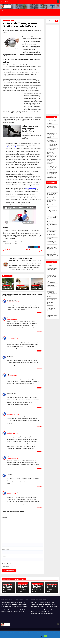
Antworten (39, 312)
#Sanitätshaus (16, 30)
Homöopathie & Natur (49, 10)
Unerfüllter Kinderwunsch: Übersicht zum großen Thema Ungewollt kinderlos (52, 268)
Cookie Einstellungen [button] (39, 636)
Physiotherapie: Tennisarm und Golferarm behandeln (52, 292)
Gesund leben (6, 14)
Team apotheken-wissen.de (22, 258)
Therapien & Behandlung (7, 584)
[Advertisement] (13, 101)
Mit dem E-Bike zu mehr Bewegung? (36, 288)
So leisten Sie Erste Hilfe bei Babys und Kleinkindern (51, 122)
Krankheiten (9, 10)
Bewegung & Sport (7, 20)
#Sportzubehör (23, 30)
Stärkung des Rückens (12, 146)
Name (4, 541)
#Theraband (30, 30)
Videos (12, 20)
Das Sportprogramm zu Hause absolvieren (12, 250)
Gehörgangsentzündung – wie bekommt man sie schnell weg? (52, 193)
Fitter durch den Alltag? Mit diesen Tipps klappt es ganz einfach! (52, 168)
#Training (5, 32)
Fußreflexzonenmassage (30, 188)
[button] (58, 12)
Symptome (28, 10)
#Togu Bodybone (37, 30)
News (24, 14)
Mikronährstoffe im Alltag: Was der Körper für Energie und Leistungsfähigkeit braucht (52, 134)
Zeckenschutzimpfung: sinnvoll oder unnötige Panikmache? (52, 212)
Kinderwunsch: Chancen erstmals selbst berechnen (51, 128)
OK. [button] (45, 636)
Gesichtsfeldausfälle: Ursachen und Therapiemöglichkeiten (52, 243)
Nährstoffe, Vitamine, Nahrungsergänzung (36, 584)
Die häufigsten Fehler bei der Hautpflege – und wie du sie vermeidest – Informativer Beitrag (52, 175)
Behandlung (36, 10)
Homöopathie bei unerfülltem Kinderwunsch (51, 309)
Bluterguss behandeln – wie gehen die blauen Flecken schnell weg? (52, 187)
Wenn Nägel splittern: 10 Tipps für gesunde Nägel (52, 206)
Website (4, 556)
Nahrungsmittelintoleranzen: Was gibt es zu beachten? (52, 315)
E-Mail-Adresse (6, 549)
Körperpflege (16, 14)
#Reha (11, 30)
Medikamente (19, 10)
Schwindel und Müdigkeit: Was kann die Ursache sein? (51, 230)
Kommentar (5, 517)
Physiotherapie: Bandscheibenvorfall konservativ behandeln (52, 287)
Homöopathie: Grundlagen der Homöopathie (50, 304)
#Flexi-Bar (7, 30)
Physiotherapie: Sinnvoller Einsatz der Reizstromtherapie (52, 298)
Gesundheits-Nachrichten (51, 584)
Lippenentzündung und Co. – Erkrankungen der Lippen (52, 217)
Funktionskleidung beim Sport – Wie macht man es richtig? (32, 250)
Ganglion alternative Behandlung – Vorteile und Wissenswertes (52, 248)
